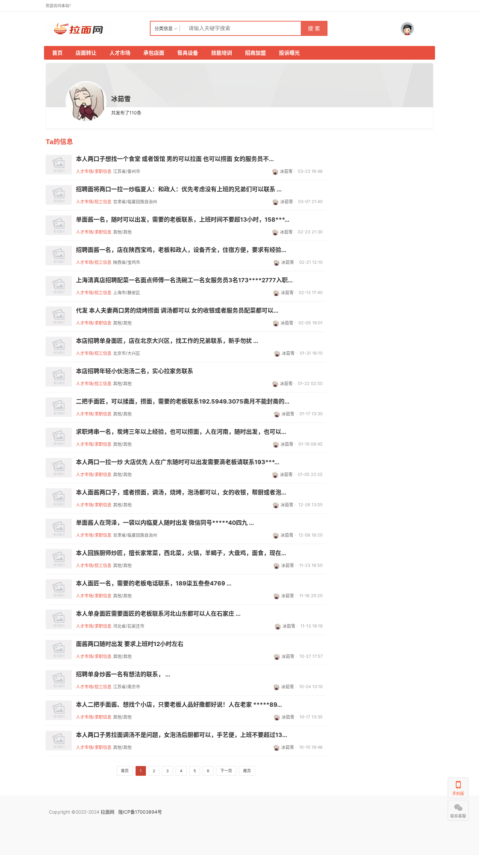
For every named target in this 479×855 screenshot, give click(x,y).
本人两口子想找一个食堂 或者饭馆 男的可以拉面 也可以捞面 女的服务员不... (175, 159)
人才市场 (119, 53)
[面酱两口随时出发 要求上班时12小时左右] (59, 649)
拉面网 (107, 812)
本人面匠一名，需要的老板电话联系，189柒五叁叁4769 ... (153, 583)
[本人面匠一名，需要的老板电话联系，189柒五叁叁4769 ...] (59, 589)
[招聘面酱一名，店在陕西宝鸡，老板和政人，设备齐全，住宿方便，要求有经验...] (59, 255)
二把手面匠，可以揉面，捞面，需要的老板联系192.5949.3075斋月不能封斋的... (182, 401)
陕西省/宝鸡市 (126, 262)
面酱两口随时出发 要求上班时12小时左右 (129, 644)
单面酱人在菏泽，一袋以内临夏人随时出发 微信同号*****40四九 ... (165, 523)
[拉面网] (98, 28)
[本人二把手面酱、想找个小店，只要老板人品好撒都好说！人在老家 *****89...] (59, 710)
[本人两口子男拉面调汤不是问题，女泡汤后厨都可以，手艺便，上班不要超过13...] (59, 740)
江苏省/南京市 (126, 686)
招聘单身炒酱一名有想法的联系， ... (123, 674)
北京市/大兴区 (126, 353)
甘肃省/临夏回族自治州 (135, 201)
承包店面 (153, 53)
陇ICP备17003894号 (140, 812)
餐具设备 (187, 53)
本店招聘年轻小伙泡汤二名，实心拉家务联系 (134, 371)
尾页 (247, 770)
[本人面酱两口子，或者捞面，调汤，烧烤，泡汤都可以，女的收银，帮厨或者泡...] (59, 498)
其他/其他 (122, 231)
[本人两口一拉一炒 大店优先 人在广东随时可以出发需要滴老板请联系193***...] (59, 468)
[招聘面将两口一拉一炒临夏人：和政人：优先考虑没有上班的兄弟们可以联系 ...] (59, 195)
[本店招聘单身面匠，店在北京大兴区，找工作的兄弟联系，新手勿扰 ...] (59, 346)
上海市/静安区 (126, 292)
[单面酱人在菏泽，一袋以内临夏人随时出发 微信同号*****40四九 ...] (59, 528)
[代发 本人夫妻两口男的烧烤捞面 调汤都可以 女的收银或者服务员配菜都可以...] (59, 316)
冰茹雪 (286, 171)
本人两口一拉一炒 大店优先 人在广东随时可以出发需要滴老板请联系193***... (177, 462)
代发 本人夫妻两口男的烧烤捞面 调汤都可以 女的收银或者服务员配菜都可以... (177, 310)
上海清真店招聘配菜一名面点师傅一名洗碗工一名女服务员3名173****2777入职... (184, 280)
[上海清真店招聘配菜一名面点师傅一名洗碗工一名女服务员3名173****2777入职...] (59, 286)
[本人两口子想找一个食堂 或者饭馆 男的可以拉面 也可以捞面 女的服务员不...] (59, 164)
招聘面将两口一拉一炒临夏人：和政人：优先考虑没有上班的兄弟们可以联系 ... (179, 189)
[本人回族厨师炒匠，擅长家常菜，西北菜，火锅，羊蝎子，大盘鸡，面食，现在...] (59, 558)
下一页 (226, 770)
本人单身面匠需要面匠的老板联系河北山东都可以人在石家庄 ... (158, 614)
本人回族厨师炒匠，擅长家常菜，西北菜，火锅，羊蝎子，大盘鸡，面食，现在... (181, 553)
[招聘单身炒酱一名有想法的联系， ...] (59, 680)
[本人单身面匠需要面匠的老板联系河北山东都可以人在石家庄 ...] (59, 619)
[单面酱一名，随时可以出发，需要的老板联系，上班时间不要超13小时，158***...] (59, 225)
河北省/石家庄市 (128, 625)
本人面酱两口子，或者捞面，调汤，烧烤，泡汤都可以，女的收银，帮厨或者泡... (181, 492)
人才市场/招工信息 (93, 201)
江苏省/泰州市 (126, 171)
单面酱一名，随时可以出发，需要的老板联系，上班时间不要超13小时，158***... (182, 219)
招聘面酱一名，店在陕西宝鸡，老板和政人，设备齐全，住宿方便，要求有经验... (181, 250)
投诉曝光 (289, 53)
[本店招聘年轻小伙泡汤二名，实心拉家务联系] (59, 377)
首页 (57, 53)
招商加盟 (255, 53)
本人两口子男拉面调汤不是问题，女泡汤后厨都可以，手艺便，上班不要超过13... (181, 735)
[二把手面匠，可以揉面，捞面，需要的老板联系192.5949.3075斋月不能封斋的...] (59, 407)
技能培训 (221, 53)
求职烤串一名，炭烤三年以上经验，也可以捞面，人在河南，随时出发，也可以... (181, 432)
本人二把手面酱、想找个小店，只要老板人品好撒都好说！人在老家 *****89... (179, 704)
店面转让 (86, 53)
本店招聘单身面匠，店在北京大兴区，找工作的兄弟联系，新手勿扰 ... (167, 341)
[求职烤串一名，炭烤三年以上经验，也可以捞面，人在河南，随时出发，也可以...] (59, 437)
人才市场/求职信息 (93, 171)
